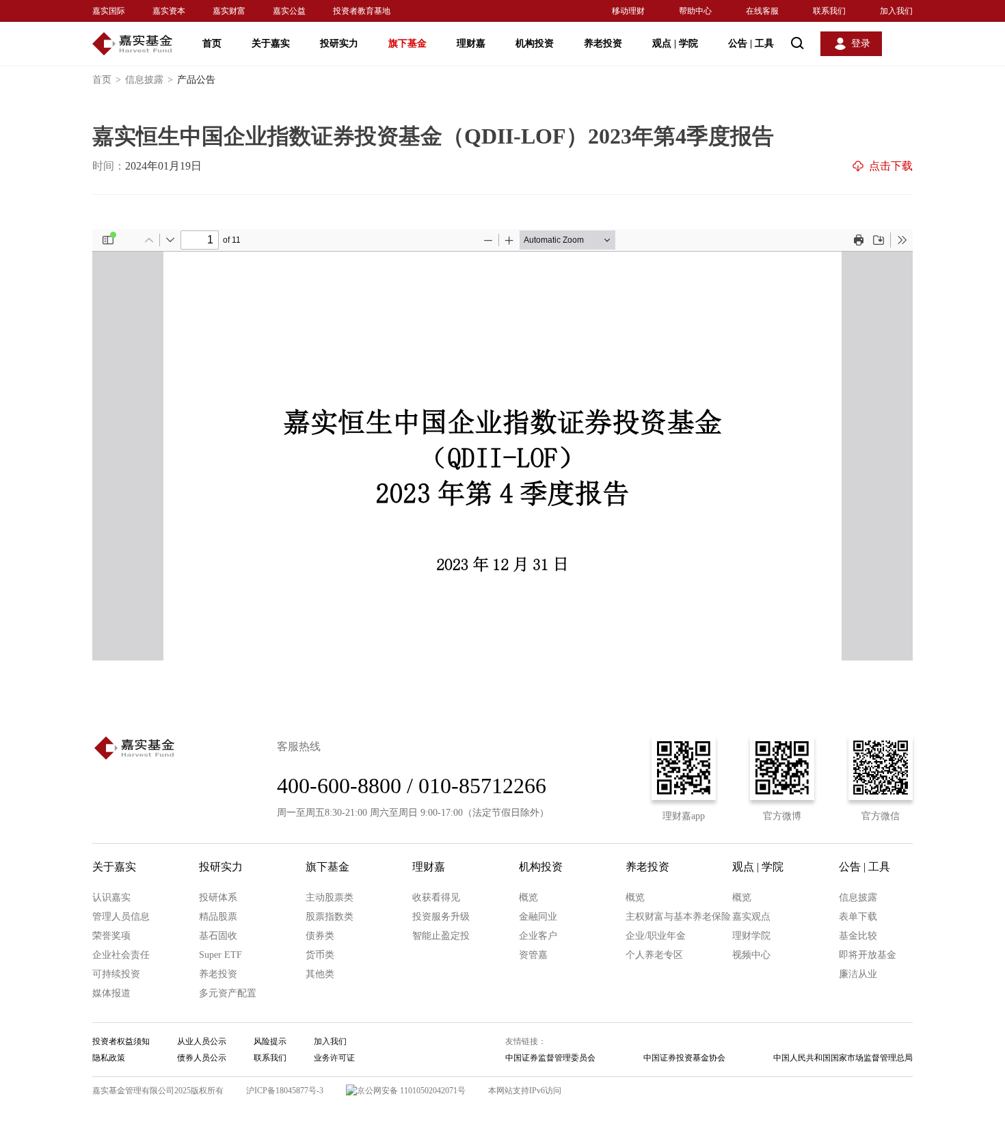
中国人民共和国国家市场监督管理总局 (843, 1058)
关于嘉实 (271, 43)
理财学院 (751, 936)
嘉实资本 (168, 11)
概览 (528, 897)
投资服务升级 (441, 916)
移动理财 (628, 11)
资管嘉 (533, 955)
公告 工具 (751, 43)
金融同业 (538, 916)
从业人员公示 (201, 1041)
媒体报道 (111, 993)
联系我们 (829, 11)
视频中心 (751, 955)
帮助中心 (695, 11)
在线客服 (762, 11)
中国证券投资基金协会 (684, 1058)
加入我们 (896, 11)
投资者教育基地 (361, 11)
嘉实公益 (289, 11)
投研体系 (218, 897)
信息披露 (149, 80)
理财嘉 (471, 43)
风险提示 (270, 1041)
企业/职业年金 (656, 936)
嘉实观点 (751, 916)
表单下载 (858, 916)
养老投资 (603, 43)
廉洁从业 (858, 974)
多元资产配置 (227, 993)
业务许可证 (334, 1058)
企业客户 (538, 936)
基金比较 (858, 936)
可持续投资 (116, 974)
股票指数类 (329, 916)
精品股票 (218, 916)
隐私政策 (108, 1058)
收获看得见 (436, 897)
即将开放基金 (867, 955)
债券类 (320, 936)
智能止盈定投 (441, 936)
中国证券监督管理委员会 (550, 1058)
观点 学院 (675, 43)
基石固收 (218, 936)
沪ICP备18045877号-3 (284, 1090)
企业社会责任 (121, 955)
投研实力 (339, 43)
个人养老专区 (654, 955)
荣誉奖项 (111, 936)
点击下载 (891, 166)
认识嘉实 (111, 897)
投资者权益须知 (121, 1041)
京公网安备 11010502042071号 (411, 1090)
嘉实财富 (229, 11)
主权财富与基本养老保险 (678, 916)
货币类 (320, 955)
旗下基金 (407, 43)
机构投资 (534, 43)
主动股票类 (329, 897)
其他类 (320, 974)
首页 (212, 43)
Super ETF (220, 955)
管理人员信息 (121, 916)
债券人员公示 (201, 1058)
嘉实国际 (108, 11)
